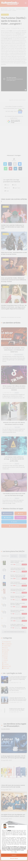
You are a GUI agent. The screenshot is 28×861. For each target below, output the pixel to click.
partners (9, 830)
